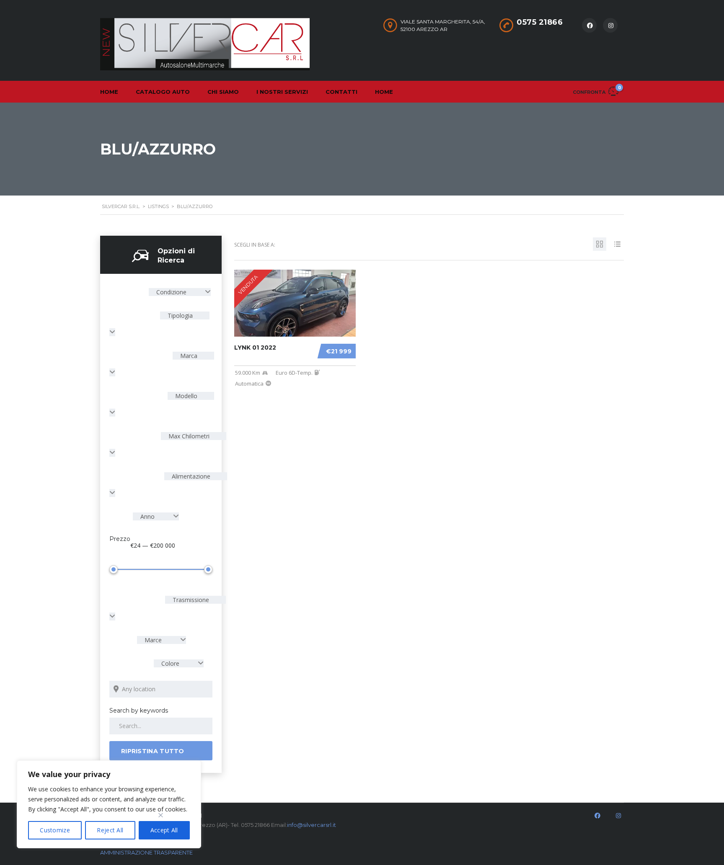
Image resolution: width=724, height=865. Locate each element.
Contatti (341, 91)
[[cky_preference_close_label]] (161, 815)
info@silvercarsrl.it (311, 824)
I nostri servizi (282, 91)
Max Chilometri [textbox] (188, 436)
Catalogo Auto (163, 91)
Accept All (164, 830)
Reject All (110, 830)
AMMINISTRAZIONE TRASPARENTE (146, 852)
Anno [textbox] (147, 516)
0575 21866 (540, 22)
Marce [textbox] (153, 640)
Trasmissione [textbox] (190, 600)
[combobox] (180, 292)
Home (109, 91)
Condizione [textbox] (171, 292)
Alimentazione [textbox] (190, 476)
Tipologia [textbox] (179, 315)
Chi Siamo (223, 91)
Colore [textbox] (170, 663)
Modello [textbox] (185, 396)
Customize (55, 830)
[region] (109, 804)
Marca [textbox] (187, 356)
